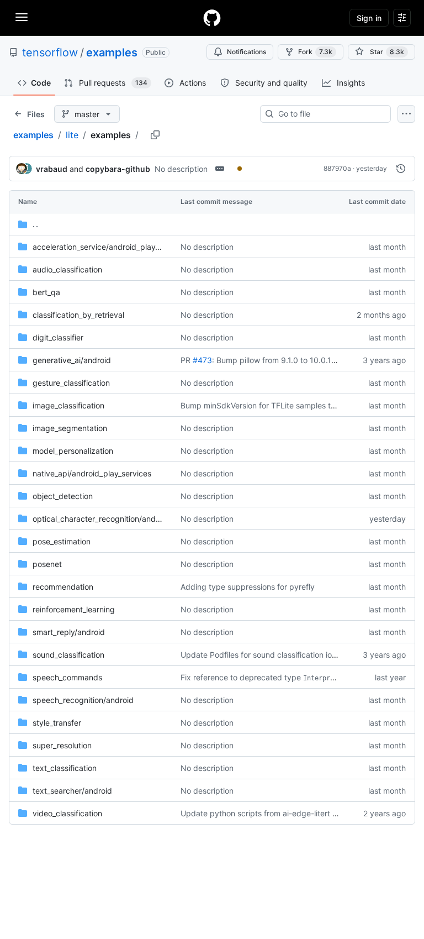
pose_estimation (62, 541)
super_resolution (62, 745)
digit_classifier (58, 337)
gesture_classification (71, 382)
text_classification (65, 768)
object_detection (63, 496)
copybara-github (118, 169)
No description (181, 169)
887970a (337, 168)
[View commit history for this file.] (400, 168)
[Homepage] (212, 18)
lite (72, 134)
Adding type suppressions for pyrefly (248, 586)
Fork (315, 52)
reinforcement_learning (74, 609)
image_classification (68, 405)
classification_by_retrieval (78, 314)
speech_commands (67, 677)
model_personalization (73, 450)
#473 (202, 360)
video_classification (67, 813)
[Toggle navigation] (21, 17)
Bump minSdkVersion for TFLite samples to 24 (264, 405)
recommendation (63, 586)
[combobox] (329, 114)
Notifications (246, 52)
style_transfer (57, 722)
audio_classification (67, 269)
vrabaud (51, 169)
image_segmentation (70, 428)
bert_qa (46, 292)
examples (111, 52)
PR (185, 360)
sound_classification (68, 654)
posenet (47, 564)
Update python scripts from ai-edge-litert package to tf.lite (287, 813)
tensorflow (50, 52)
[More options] (406, 114)
